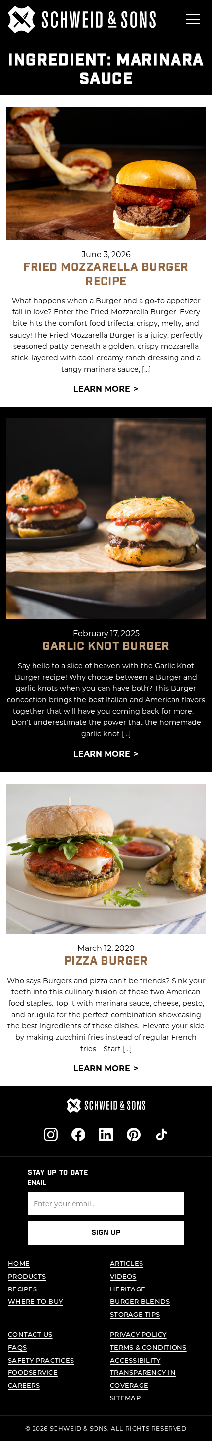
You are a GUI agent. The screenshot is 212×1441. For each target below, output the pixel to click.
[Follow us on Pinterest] (133, 1134)
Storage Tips (135, 1314)
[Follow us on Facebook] (78, 1134)
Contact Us (30, 1334)
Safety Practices (41, 1360)
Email (37, 1183)
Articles (126, 1263)
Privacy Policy (138, 1334)
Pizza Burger (106, 961)
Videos (123, 1276)
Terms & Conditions (148, 1347)
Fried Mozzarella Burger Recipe (105, 274)
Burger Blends (140, 1301)
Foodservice (33, 1372)
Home (19, 1263)
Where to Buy (35, 1301)
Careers (24, 1385)
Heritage (127, 1289)
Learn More (101, 388)
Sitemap (125, 1397)
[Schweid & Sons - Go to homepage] (82, 19)
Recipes (22, 1289)
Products (27, 1276)
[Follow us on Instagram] (51, 1134)
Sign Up (106, 1232)
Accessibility (135, 1360)
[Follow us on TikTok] (161, 1134)
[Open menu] (193, 19)
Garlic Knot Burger (106, 646)
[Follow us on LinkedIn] (106, 1134)
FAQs (17, 1347)
